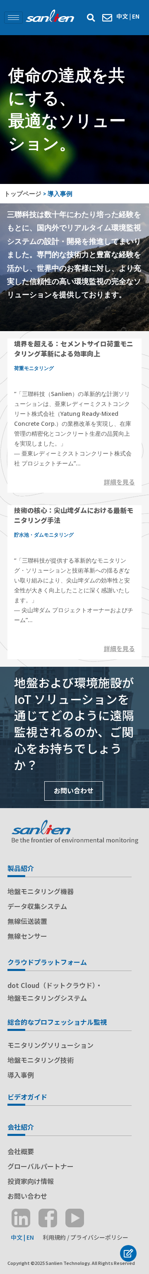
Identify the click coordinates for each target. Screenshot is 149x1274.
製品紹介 (20, 868)
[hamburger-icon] (13, 18)
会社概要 (20, 1151)
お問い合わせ (74, 790)
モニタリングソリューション (50, 1045)
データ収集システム (37, 906)
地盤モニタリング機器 (40, 891)
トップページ (22, 193)
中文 (122, 16)
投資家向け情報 (30, 1181)
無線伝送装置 (27, 921)
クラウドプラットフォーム (47, 962)
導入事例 (20, 1075)
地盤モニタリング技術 (40, 1060)
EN (135, 16)
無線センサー (27, 936)
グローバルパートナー (40, 1166)
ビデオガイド (27, 1097)
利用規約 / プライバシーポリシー (84, 1237)
